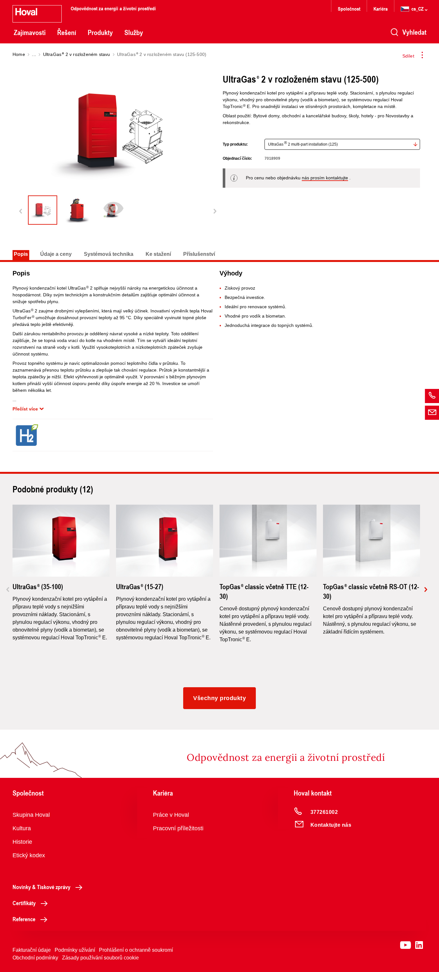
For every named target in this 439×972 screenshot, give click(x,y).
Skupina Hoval (31, 815)
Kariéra (380, 8)
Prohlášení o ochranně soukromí (136, 950)
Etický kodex (29, 855)
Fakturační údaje (32, 950)
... (34, 54)
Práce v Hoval (171, 815)
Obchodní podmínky (35, 957)
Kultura (22, 828)
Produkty (100, 32)
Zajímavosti (30, 32)
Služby (133, 32)
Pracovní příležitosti (178, 828)
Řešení (66, 32)
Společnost (349, 8)
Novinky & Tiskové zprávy (41, 887)
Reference (24, 919)
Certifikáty (24, 903)
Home (19, 54)
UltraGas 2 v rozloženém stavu (76, 54)
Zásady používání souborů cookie (100, 957)
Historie (22, 842)
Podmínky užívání (75, 950)
